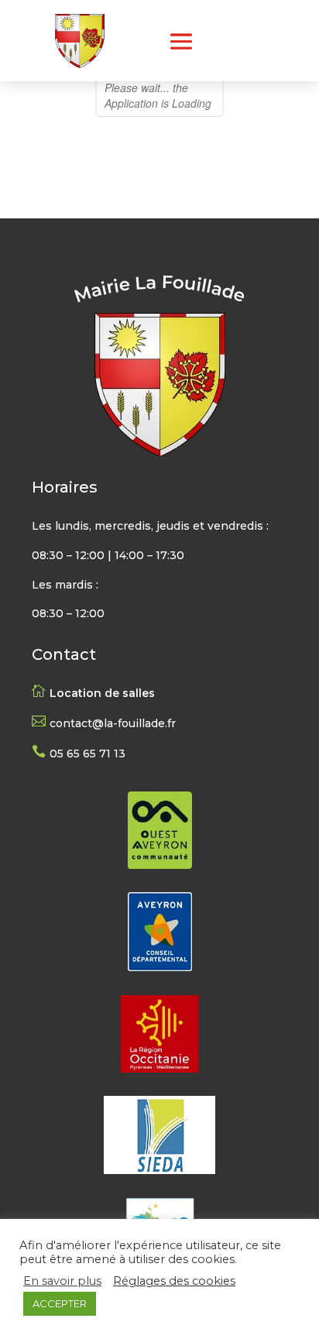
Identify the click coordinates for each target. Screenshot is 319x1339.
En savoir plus (62, 1281)
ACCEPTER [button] (60, 1303)
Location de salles (102, 693)
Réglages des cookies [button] (174, 1281)
